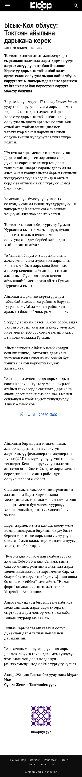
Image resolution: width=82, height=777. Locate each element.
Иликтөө (35, 760)
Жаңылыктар (18, 760)
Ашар (44, 764)
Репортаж (50, 760)
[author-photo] (41, 726)
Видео (65, 760)
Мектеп (32, 764)
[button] (7, 5)
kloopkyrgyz (20, 47)
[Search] (76, 5)
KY (53, 764)
